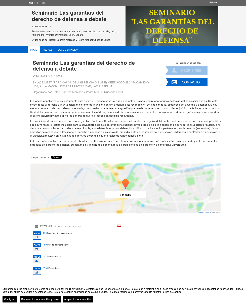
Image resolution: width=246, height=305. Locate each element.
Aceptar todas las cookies (77, 299)
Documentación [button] (68, 49)
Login (43, 3)
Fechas (47, 49)
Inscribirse (190, 70)
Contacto (191, 82)
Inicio (31, 3)
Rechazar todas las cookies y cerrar (40, 299)
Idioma (212, 2)
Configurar (9, 299)
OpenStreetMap (205, 212)
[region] (123, 293)
